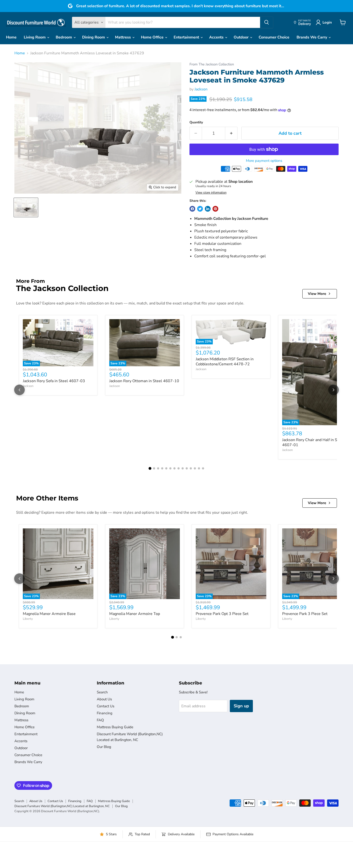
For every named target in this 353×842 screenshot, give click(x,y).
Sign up (241, 706)
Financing (104, 713)
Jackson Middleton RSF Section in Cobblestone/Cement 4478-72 (225, 361)
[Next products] (333, 390)
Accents (217, 37)
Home (11, 37)
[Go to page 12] (195, 468)
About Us (104, 699)
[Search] (266, 22)
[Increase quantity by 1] (231, 133)
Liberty (28, 619)
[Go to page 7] (174, 468)
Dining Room (94, 37)
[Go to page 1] (150, 468)
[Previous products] (19, 390)
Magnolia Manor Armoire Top (134, 613)
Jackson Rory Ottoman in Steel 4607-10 (144, 381)
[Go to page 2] (154, 468)
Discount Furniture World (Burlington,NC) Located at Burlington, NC (62, 806)
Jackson (201, 89)
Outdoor (242, 37)
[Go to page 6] (170, 468)
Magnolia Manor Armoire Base (49, 613)
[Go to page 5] (166, 468)
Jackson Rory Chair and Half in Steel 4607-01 (313, 442)
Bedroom (64, 37)
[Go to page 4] (162, 468)
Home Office (152, 37)
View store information (210, 192)
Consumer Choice (274, 37)
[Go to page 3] (158, 468)
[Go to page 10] (187, 468)
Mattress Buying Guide (115, 727)
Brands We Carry (312, 37)
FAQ (100, 720)
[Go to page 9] (183, 468)
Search (102, 692)
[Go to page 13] (199, 468)
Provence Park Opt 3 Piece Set (222, 613)
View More (317, 293)
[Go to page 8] (178, 468)
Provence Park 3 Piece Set (305, 613)
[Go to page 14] (203, 468)
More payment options (264, 161)
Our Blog (104, 746)
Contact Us (105, 706)
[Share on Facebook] (192, 209)
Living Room (35, 37)
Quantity (196, 122)
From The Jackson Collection (211, 64)
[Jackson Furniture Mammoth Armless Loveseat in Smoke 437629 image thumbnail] (26, 207)
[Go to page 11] (191, 468)
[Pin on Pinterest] (215, 209)
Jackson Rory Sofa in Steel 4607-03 (54, 381)
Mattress (123, 37)
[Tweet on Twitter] (200, 209)
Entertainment (187, 37)
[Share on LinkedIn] (208, 209)
